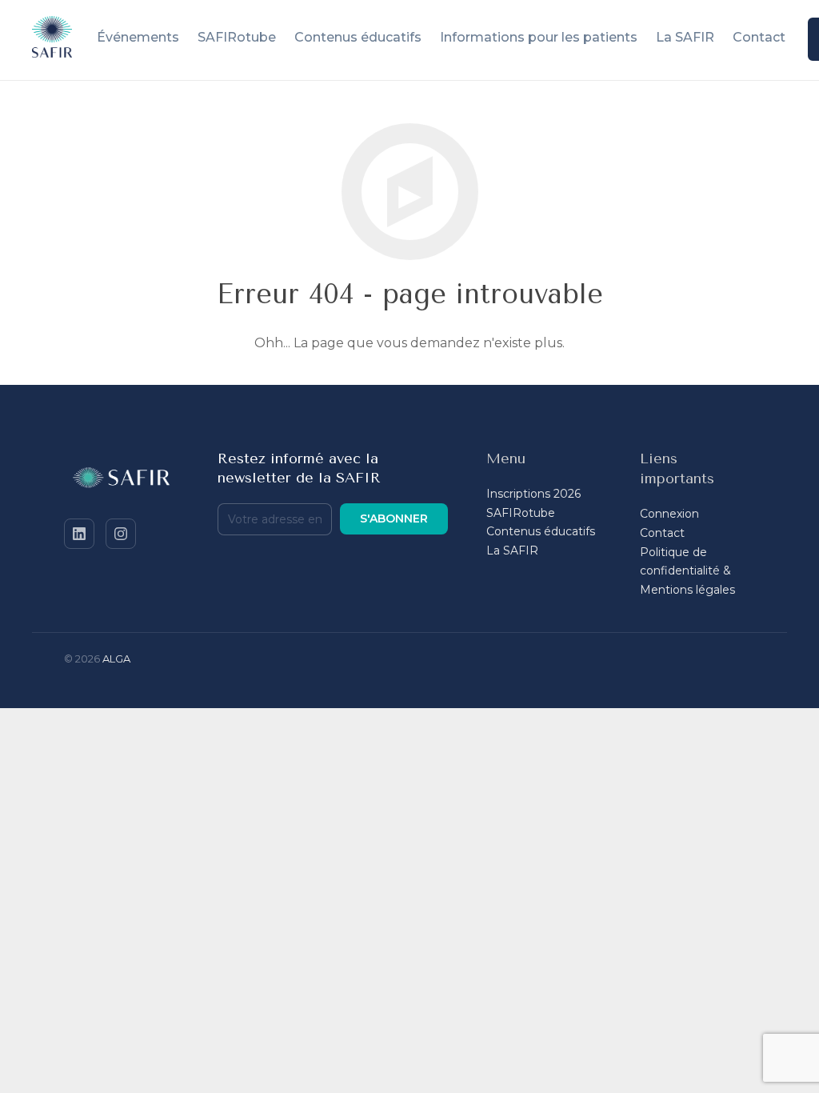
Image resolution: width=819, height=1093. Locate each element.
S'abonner (394, 518)
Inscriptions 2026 (533, 493)
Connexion (669, 513)
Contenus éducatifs (540, 531)
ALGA (116, 658)
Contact (662, 533)
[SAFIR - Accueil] (121, 481)
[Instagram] (121, 533)
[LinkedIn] (79, 533)
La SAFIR (512, 550)
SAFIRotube (520, 513)
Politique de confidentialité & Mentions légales (687, 571)
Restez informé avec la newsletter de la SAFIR (299, 468)
